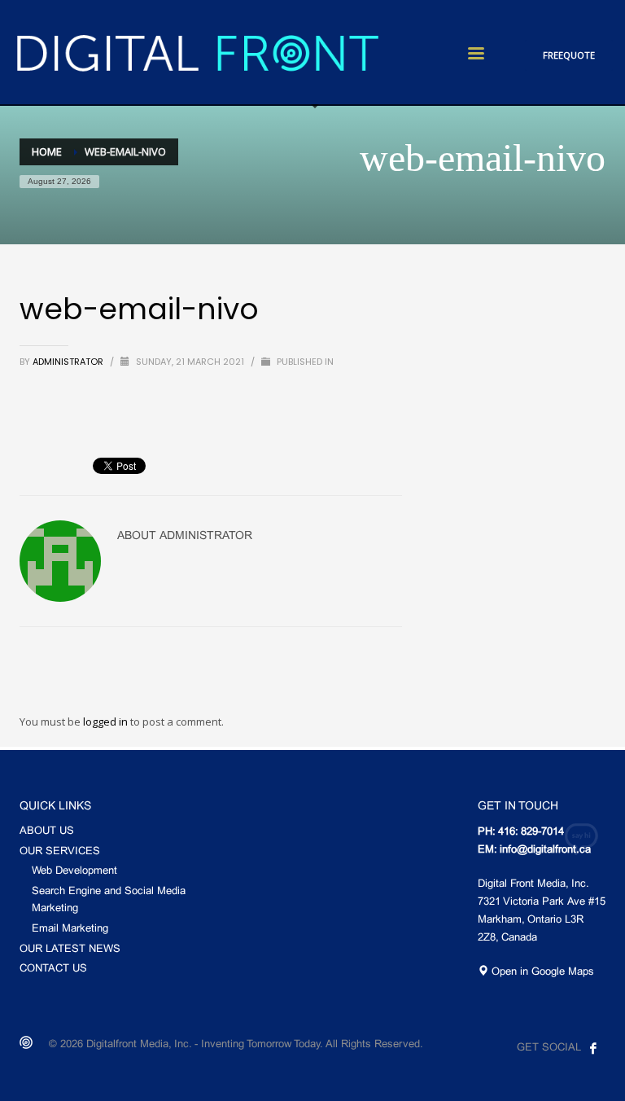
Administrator (69, 361)
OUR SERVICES (60, 852)
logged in (106, 721)
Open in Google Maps (541, 972)
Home (47, 151)
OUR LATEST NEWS (70, 949)
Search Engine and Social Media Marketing (109, 900)
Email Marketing (70, 929)
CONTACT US (53, 969)
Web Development (74, 871)
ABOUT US (47, 831)
